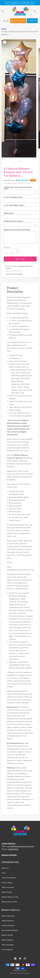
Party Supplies (7, 949)
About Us (5, 868)
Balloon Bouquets (8, 916)
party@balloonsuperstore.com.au (20, 846)
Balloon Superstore (22, 970)
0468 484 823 (19, 21)
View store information (14, 274)
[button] (4, 12)
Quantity (7, 247)
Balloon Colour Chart (9, 902)
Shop (3, 873)
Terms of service (8, 887)
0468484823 (13, 849)
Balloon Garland (7, 940)
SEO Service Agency (25, 973)
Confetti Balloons (8, 925)
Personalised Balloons (10, 930)
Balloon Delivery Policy (10, 897)
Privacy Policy (7, 882)
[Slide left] (15, 161)
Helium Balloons (7, 921)
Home (4, 29)
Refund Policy (7, 892)
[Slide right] (24, 161)
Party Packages (8, 945)
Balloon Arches (7, 935)
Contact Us (32, 21)
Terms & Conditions (9, 878)
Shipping (14, 183)
